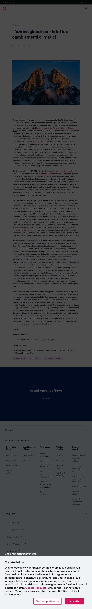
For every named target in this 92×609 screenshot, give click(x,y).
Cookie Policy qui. (36, 587)
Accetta (74, 601)
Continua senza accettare (20, 553)
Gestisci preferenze (47, 601)
